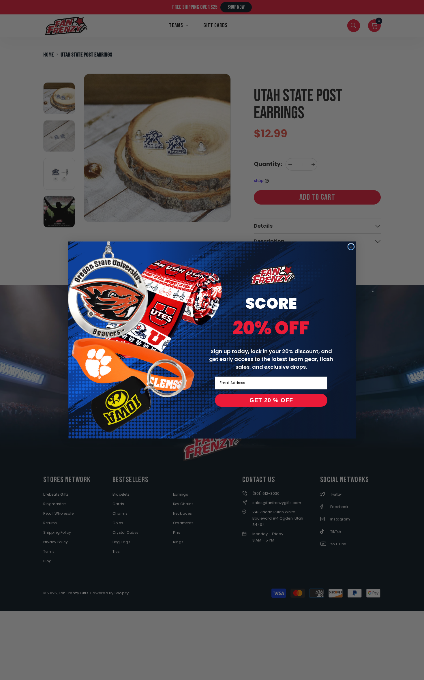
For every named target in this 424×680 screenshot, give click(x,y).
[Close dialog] (351, 247)
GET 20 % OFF (271, 400)
